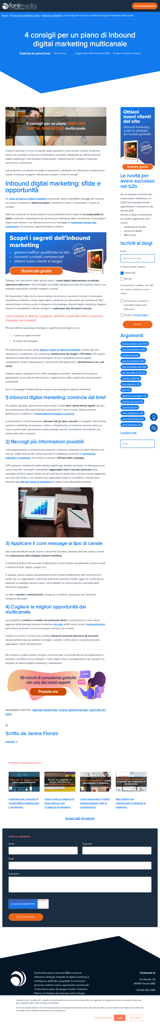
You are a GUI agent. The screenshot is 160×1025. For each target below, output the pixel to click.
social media (130, 407)
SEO (126, 390)
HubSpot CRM (131, 378)
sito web (58, 624)
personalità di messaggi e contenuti (54, 413)
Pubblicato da (35, 53)
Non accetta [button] (135, 1017)
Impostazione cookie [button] (103, 1017)
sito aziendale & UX (133, 372)
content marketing (133, 361)
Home (5, 15)
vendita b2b (130, 355)
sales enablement (132, 413)
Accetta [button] (120, 1017)
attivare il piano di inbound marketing (60, 349)
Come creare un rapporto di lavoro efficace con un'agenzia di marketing (59, 803)
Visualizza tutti (128, 432)
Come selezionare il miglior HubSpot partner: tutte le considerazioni (95, 803)
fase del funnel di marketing (35, 481)
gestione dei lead (132, 401)
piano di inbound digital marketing (28, 198)
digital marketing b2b (73, 710)
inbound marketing (52, 15)
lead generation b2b (134, 366)
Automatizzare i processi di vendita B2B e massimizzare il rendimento (24, 803)
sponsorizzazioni (96, 624)
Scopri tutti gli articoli (80, 818)
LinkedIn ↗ (11, 741)
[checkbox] (137, 276)
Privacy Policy (141, 315)
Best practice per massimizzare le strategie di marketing (131, 803)
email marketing (131, 424)
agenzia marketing (133, 419)
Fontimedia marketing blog (25, 15)
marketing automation (134, 395)
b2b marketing (131, 384)
